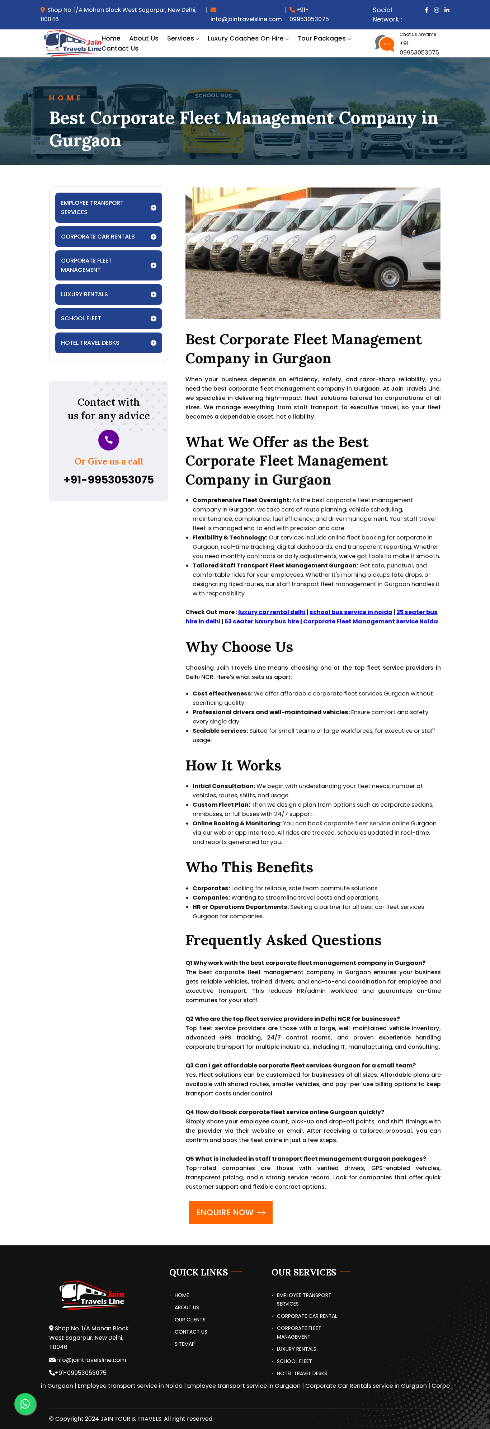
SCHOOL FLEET (294, 1361)
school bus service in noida (351, 612)
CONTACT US (191, 1331)
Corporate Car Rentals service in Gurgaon (337, 1386)
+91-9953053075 (108, 479)
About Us (144, 38)
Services (180, 38)
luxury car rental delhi (272, 612)
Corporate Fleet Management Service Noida (370, 621)
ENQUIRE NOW (225, 1212)
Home (111, 38)
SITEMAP (185, 1344)
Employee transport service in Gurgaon (215, 1386)
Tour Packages (321, 38)
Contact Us (120, 48)
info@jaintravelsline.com (246, 19)
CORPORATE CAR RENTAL (307, 1316)
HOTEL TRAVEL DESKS (302, 1373)
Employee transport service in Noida (101, 1386)
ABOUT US (187, 1307)
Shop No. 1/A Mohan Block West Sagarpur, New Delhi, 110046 (119, 14)
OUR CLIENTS (190, 1319)
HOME (182, 1295)
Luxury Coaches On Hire (246, 38)
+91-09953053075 (309, 14)
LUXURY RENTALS (296, 1349)
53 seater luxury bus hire (262, 621)
